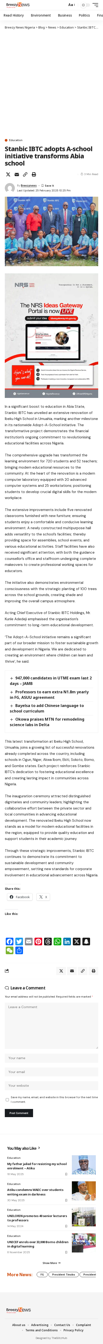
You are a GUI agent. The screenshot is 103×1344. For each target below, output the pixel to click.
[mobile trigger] (94, 5)
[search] (62, 5)
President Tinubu (63, 1274)
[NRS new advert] (51, 335)
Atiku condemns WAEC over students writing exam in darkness (35, 1192)
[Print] (33, 174)
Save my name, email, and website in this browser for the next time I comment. (54, 1099)
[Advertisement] (51, 83)
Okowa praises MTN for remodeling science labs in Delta (47, 722)
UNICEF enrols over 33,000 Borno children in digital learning (37, 1244)
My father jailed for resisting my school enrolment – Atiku (37, 1166)
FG (42, 1274)
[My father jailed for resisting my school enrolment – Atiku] (84, 1164)
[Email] (16, 174)
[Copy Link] (25, 174)
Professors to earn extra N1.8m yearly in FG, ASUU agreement (49, 694)
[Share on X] (8, 174)
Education (16, 140)
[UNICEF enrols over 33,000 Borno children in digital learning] (84, 1242)
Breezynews (29, 185)
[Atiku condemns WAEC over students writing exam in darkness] (84, 1190)
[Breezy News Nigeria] (17, 5)
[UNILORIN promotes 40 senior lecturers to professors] (84, 1216)
